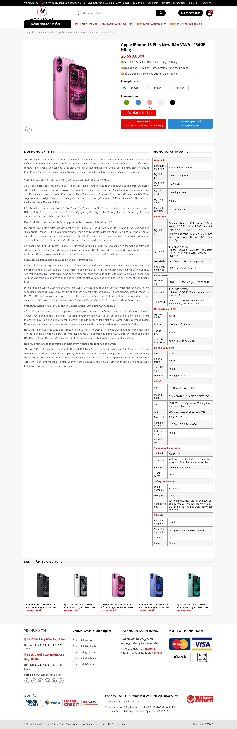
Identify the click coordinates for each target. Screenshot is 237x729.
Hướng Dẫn (179, 2)
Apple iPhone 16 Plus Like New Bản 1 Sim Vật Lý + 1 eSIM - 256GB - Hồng (118, 606)
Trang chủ (29, 32)
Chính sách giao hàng (84, 652)
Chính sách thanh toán (85, 658)
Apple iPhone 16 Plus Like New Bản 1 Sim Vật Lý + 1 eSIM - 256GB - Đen (43, 606)
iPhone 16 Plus (46, 32)
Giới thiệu (138, 2)
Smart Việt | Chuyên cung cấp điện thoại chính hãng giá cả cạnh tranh (89, 724)
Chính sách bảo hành (84, 646)
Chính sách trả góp (83, 640)
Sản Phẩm (153, 2)
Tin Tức (166, 2)
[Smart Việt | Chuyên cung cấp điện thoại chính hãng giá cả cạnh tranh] (47, 13)
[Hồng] (149, 102)
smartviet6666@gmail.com (47, 674)
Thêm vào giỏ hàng (138, 113)
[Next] (211, 591)
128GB (157, 88)
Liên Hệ (193, 2)
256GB (134, 88)
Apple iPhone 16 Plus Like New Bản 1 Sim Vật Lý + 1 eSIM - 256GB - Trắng (81, 606)
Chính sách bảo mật (83, 664)
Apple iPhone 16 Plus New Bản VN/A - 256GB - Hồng (86, 32)
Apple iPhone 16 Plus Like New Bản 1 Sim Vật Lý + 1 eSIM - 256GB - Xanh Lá (194, 606)
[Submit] (161, 13)
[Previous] (26, 591)
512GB (180, 88)
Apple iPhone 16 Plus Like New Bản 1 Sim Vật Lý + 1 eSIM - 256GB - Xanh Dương (156, 606)
